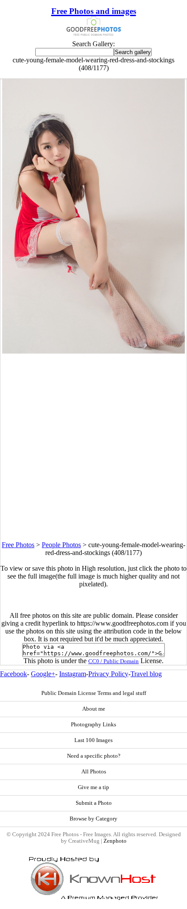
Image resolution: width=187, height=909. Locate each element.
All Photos (93, 772)
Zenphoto (115, 841)
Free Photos (18, 544)
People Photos (61, 544)
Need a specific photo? (93, 756)
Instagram (72, 673)
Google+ (43, 673)
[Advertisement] (93, 447)
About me (93, 709)
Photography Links (93, 725)
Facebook (13, 673)
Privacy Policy (108, 673)
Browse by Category (93, 819)
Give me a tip (93, 787)
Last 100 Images (93, 740)
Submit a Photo (94, 803)
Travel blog (146, 673)
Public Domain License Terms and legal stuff (93, 693)
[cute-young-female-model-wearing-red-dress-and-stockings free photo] (93, 351)
